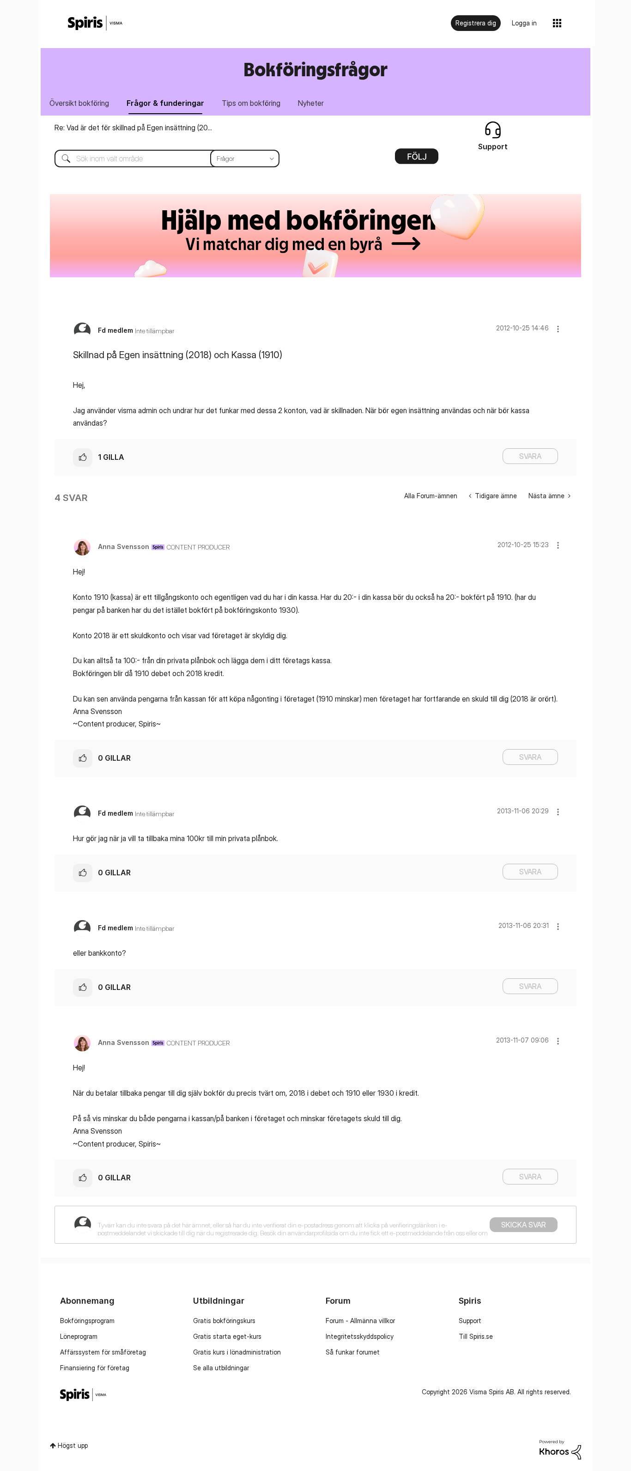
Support (470, 1321)
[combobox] (160, 158)
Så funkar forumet (353, 1352)
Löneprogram (78, 1336)
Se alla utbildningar (221, 1368)
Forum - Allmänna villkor (360, 1321)
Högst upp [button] (73, 1445)
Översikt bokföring (79, 103)
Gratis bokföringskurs (224, 1321)
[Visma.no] (95, 23)
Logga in (524, 23)
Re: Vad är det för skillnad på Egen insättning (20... (133, 127)
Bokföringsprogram (87, 1321)
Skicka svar (523, 1224)
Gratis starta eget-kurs (227, 1336)
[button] (558, 329)
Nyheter (311, 103)
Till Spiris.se (476, 1336)
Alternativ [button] (417, 159)
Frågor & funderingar (165, 103)
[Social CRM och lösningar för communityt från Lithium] (560, 1449)
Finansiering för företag (94, 1368)
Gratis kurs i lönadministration (237, 1352)
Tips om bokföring (251, 103)
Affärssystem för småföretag (103, 1352)
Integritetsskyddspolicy (360, 1336)
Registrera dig (475, 23)
